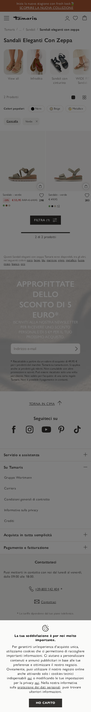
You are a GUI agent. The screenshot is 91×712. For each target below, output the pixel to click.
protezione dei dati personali (39, 687)
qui (30, 678)
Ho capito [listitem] (45, 703)
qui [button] (37, 683)
